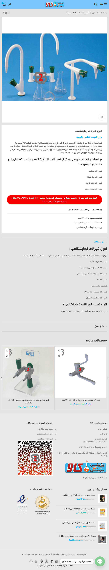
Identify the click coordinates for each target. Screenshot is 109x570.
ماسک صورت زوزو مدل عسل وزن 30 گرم (79, 522)
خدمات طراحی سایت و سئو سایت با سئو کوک (54, 565)
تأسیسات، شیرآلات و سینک (77, 13)
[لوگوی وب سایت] (54, 4)
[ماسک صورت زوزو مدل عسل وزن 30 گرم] (102, 526)
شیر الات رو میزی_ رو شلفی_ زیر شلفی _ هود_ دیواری (84, 311)
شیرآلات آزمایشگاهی (85, 227)
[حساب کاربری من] (10, 4)
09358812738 (22, 198)
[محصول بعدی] (3, 13)
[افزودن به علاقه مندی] (59, 350)
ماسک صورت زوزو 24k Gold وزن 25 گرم (79, 495)
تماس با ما (102, 429)
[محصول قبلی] (9, 13)
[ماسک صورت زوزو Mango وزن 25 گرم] (102, 512)
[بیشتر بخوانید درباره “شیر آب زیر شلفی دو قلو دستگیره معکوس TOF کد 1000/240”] (7, 355)
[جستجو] (95, 4)
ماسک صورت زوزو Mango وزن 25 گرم (80, 509)
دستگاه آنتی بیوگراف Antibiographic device (77, 536)
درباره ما (103, 434)
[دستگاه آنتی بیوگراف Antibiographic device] (102, 539)
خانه (105, 13)
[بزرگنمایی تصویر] (101, 117)
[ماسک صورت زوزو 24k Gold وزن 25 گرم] (102, 498)
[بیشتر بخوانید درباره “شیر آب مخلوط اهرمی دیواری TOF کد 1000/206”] (59, 355)
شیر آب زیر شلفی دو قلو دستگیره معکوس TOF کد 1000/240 (28, 401)
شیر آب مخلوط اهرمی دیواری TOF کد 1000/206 (81, 400)
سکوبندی (96, 13)
